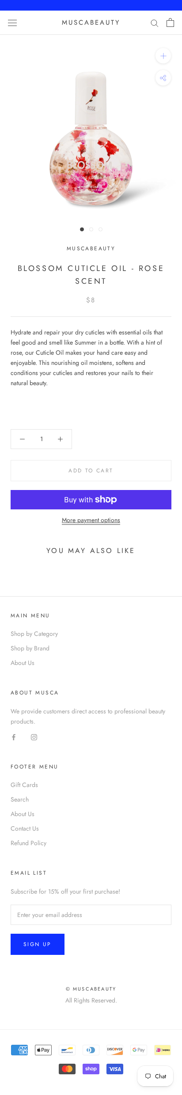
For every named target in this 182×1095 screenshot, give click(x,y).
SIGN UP (37, 944)
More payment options (91, 520)
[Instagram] (34, 736)
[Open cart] (170, 22)
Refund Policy (28, 843)
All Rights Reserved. (91, 1000)
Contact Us (25, 828)
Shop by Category (34, 633)
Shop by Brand (30, 648)
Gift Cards (24, 784)
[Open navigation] (12, 22)
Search (20, 799)
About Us (22, 662)
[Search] (155, 22)
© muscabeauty (91, 988)
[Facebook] (14, 736)
